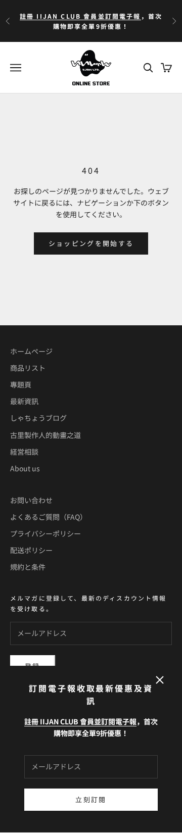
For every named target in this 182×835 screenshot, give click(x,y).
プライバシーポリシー (45, 533)
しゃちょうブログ (38, 418)
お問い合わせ (31, 500)
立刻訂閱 (90, 799)
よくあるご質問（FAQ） (48, 517)
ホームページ (31, 351)
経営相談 (24, 452)
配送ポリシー (31, 550)
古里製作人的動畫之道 (45, 435)
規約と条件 (28, 567)
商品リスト (28, 368)
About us (25, 468)
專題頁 (20, 384)
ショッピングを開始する (91, 243)
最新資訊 (24, 401)
